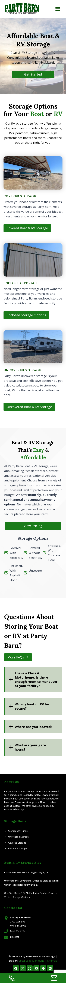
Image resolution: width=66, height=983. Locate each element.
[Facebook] (16, 968)
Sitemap (52, 960)
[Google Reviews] (43, 968)
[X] (23, 968)
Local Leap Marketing (31, 960)
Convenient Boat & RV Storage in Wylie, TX (26, 872)
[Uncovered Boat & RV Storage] (33, 370)
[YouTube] (36, 968)
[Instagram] (30, 968)
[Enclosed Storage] (33, 281)
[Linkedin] (50, 968)
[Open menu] (58, 8)
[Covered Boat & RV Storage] (33, 194)
